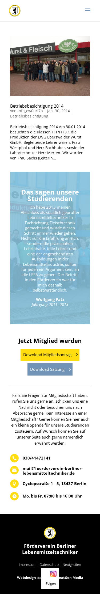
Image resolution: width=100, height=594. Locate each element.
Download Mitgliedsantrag (47, 354)
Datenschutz (49, 564)
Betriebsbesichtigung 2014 (36, 106)
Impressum (27, 564)
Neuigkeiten (72, 564)
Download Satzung (47, 369)
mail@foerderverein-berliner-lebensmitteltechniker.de (53, 471)
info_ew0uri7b (30, 110)
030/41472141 (37, 458)
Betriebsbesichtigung (29, 116)
